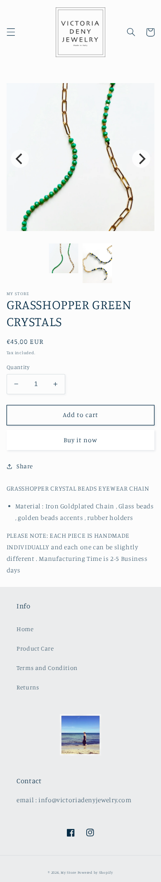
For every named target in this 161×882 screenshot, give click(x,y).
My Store (68, 872)
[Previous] (20, 159)
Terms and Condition (47, 667)
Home (25, 628)
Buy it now (81, 440)
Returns (28, 687)
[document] (81, 159)
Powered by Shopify (95, 872)
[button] (10, 32)
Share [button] (25, 466)
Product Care (35, 648)
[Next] (141, 159)
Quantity (18, 367)
